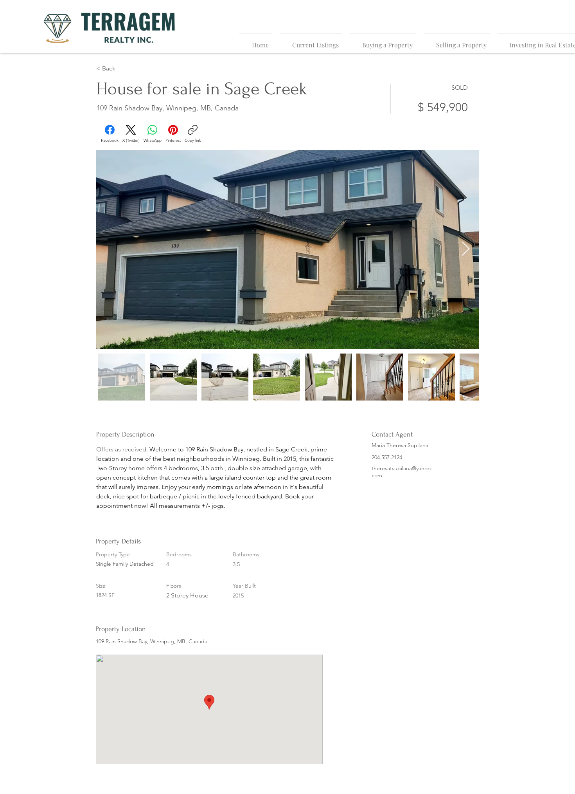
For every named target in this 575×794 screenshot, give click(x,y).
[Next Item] (465, 249)
